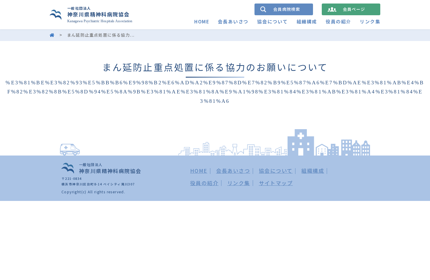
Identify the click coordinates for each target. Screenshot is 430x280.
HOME (201, 21)
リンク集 (370, 21)
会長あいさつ (233, 21)
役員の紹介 (338, 21)
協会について (272, 21)
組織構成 (307, 21)
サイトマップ (276, 183)
